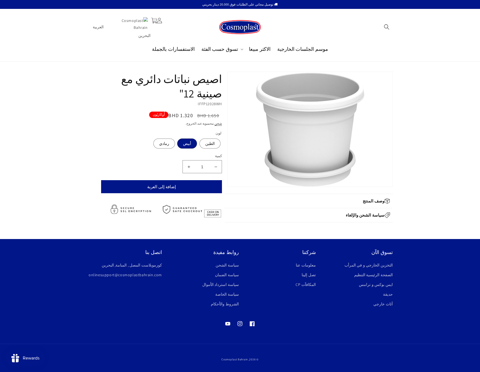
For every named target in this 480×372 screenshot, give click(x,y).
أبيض (187, 143)
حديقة (388, 294)
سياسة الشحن (227, 265)
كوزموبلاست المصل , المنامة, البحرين (132, 265)
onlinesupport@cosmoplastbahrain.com (125, 274)
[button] (387, 27)
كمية (218, 156)
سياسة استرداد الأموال (220, 284)
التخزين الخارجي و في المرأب (368, 265)
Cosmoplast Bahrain (234, 359)
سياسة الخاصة (227, 294)
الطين (210, 143)
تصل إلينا (309, 274)
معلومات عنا (306, 265)
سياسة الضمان (227, 274)
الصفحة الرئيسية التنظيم (373, 274)
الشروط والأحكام (225, 303)
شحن (218, 123)
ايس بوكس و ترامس (376, 284)
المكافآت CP (306, 284)
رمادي (164, 143)
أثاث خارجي (383, 303)
